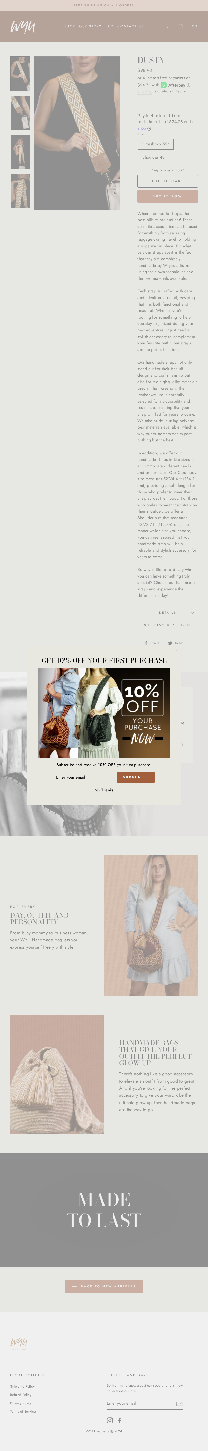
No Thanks (104, 790)
